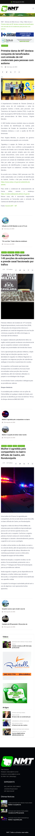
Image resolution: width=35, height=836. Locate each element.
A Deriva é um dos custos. (20, 725)
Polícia (27, 641)
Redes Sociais (15, 715)
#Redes (22, 252)
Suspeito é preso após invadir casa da (13, 609)
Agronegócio (15, 721)
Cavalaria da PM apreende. (16, 813)
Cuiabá (10, 802)
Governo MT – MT (11, 206)
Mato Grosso (20, 641)
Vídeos (14, 644)
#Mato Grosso (4, 45)
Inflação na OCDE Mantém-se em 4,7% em (14, 226)
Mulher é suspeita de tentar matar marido (14, 435)
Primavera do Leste (17, 731)
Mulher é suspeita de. (14, 804)
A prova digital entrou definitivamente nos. (18, 734)
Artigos (14, 712)
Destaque (14, 641)
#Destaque (4, 252)
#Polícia (17, 252)
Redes (30, 641)
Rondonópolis (25, 817)
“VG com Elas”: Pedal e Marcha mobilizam (14, 241)
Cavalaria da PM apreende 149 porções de (14, 624)
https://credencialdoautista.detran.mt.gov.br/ (15, 194)
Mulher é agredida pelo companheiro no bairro (16, 419)
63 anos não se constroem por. (21, 717)
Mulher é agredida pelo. (15, 819)
